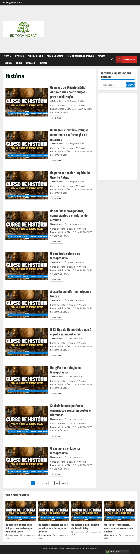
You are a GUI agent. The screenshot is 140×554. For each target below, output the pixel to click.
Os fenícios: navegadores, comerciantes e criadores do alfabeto (26, 225)
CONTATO (43, 62)
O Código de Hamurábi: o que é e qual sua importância (26, 342)
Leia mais (57, 118)
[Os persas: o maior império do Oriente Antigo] (86, 511)
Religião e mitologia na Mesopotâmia (26, 380)
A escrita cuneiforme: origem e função (26, 304)
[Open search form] (112, 59)
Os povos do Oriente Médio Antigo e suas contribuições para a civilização (26, 102)
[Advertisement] (99, 29)
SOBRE (19, 62)
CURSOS (8, 62)
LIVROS (6, 56)
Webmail (45, 548)
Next (64, 483)
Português (114, 551)
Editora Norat (57, 101)
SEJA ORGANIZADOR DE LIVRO (80, 56)
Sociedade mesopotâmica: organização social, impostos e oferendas (26, 420)
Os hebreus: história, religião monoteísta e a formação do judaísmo (26, 145)
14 (57, 483)
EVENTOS (101, 56)
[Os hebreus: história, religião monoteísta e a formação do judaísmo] (53, 511)
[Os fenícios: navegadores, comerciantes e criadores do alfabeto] (119, 511)
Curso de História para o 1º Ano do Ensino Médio (28, 113)
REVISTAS (19, 56)
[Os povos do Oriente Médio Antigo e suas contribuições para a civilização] (20, 511)
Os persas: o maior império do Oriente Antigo (26, 185)
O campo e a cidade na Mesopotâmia (26, 461)
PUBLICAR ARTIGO (55, 56)
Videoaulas (129, 59)
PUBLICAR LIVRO (35, 56)
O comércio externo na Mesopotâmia (26, 266)
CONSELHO (30, 62)
